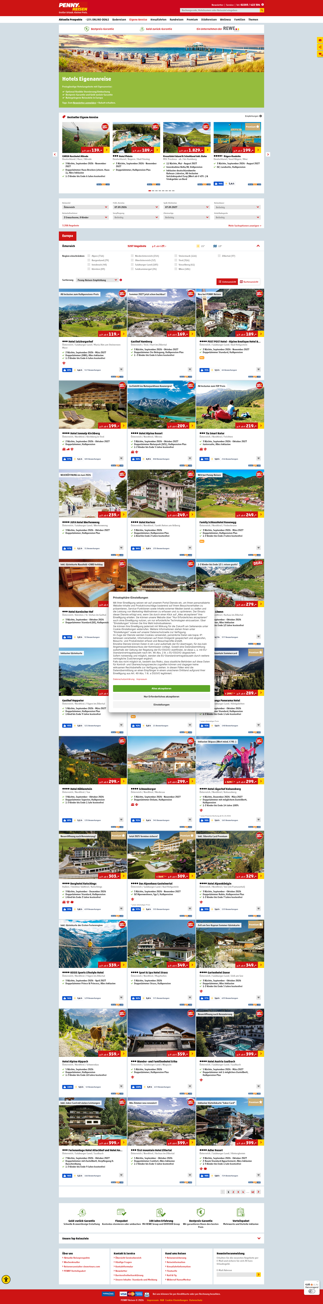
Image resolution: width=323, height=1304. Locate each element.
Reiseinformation (176, 1262)
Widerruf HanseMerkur (179, 1279)
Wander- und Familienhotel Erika (157, 1061)
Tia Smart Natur (214, 433)
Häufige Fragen (123, 1262)
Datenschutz (195, 1300)
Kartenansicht (251, 281)
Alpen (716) (98, 255)
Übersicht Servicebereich (128, 1257)
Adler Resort (215, 1150)
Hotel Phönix (125, 156)
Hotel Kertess (146, 522)
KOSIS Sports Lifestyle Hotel (87, 972)
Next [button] (268, 154)
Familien (239, 19)
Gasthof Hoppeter (73, 700)
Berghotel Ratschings (83, 883)
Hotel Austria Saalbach (221, 1061)
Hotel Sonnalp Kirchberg (85, 433)
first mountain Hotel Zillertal (154, 1150)
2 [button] (153, 190)
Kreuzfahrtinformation (179, 1266)
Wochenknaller (72, 1262)
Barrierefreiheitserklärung (129, 1275)
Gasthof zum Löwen (211, 611)
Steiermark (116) (188, 255)
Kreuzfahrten (158, 19)
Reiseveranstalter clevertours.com (82, 1266)
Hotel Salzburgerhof (80, 341)
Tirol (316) (184, 260)
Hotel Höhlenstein (81, 789)
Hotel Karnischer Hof (80, 611)
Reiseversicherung (176, 1257)
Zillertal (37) (228, 255)
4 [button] (160, 190)
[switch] (312, 1291)
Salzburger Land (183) (146, 264)
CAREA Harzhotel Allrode (75, 156)
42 (253, 1192)
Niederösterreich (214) (147, 255)
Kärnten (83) (98, 268)
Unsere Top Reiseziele (75, 1238)
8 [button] (173, 190)
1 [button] (150, 190)
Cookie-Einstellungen (176, 1300)
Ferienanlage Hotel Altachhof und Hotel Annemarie (95, 1150)
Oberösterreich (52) (145, 260)
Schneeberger (147, 789)
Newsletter (217, 4)
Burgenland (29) (100, 260)
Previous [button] (55, 154)
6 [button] (166, 190)
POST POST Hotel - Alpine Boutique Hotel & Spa (234, 341)
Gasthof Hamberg (141, 341)
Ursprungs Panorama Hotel (223, 700)
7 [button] (170, 190)
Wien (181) (184, 268)
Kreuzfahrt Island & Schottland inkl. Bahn (185, 156)
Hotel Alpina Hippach (75, 1061)
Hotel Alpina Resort (150, 433)
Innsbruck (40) (99, 264)
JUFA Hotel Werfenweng (85, 522)
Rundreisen (176, 19)
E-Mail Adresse (224, 1270)
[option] (86, 154)
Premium (192, 19)
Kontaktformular (124, 1266)
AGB (162, 1300)
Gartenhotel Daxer (218, 972)
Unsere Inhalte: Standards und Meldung (136, 1279)
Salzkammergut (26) (146, 268)
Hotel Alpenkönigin (219, 883)
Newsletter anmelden (84, 102)
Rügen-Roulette (232, 156)
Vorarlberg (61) (187, 264)
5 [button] (163, 190)
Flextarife (172, 1270)
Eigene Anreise (138, 19)
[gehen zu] (258, 1192)
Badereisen (119, 19)
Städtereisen (209, 19)
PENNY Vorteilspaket (75, 1270)
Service (230, 4)
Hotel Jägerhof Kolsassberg (224, 789)
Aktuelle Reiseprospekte (77, 1257)
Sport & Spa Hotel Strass (153, 972)
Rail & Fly (172, 1275)
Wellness (225, 19)
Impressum (153, 1300)
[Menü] (318, 1282)
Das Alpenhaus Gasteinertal (155, 883)
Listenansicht (229, 281)
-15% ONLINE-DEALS (97, 19)
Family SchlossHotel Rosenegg (218, 522)
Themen (253, 19)
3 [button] (156, 190)
